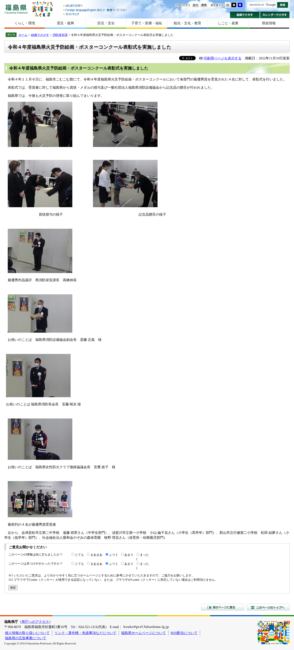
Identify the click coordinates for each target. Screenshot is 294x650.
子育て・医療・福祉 (146, 23)
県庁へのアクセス (35, 622)
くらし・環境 (24, 23)
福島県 (16, 9)
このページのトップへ (268, 607)
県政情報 (269, 23)
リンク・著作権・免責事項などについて (85, 633)
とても (79, 554)
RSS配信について (184, 633)
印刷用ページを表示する (222, 58)
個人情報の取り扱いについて (27, 633)
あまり (128, 554)
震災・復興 (65, 23)
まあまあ (96, 554)
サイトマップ (95, 14)
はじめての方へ (95, 6)
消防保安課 (60, 35)
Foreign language (95, 10)
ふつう (113, 554)
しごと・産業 (228, 23)
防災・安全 (106, 23)
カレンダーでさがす (275, 15)
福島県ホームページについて (143, 633)
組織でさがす (245, 15)
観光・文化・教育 (187, 23)
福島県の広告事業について (25, 638)
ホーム (23, 35)
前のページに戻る (222, 607)
